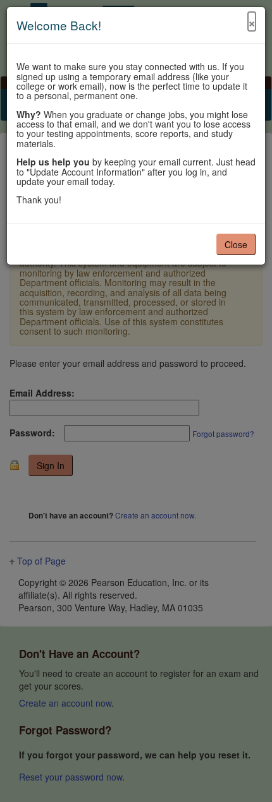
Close (236, 244)
